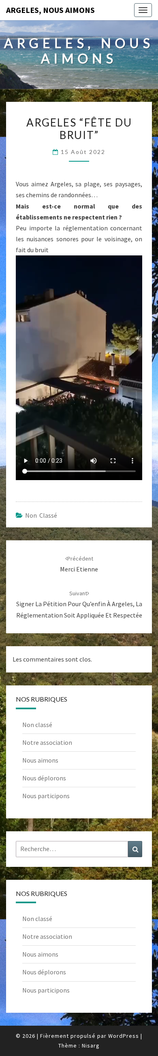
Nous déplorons (44, 778)
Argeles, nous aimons (50, 10)
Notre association (47, 742)
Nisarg (91, 1045)
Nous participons (46, 796)
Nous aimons (40, 760)
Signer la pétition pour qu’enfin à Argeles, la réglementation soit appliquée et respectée (79, 604)
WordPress (123, 1035)
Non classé (41, 515)
